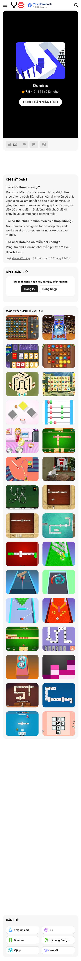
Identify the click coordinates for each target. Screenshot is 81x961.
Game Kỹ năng (21, 258)
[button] (14, 252)
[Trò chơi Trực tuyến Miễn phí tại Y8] (17, 5)
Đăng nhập (49, 289)
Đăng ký (29, 289)
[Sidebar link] (5, 5)
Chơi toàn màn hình (40, 102)
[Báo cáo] (33, 144)
